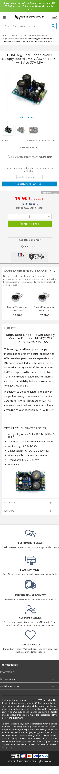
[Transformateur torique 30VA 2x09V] (43, 297)
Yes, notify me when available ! (29, 184)
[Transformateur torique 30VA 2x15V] (17, 297)
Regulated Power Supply (14, 38)
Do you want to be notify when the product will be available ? (29, 169)
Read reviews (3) (28, 147)
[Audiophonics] (29, 17)
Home (5, 35)
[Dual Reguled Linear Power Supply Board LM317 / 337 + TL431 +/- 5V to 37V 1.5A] (8, 130)
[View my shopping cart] (55, 17)
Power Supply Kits (39, 35)
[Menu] (4, 17)
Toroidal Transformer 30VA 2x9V (43, 309)
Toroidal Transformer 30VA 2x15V (17, 309)
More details (30, 117)
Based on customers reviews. (41, 140)
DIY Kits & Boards (19, 35)
